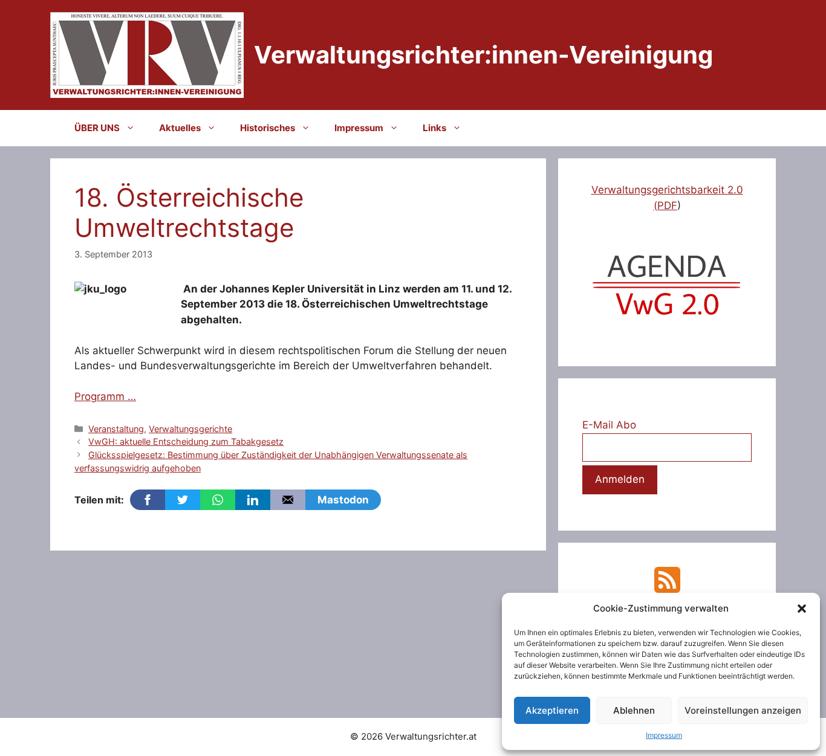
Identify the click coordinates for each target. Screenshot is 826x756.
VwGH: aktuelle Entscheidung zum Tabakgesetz (186, 441)
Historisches (267, 128)
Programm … (105, 396)
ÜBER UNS (97, 128)
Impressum (664, 735)
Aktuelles (180, 128)
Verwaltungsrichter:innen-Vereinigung (483, 54)
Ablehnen (634, 710)
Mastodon (343, 500)
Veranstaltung (116, 429)
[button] (802, 609)
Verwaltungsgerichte (190, 429)
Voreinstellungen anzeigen (743, 710)
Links (434, 128)
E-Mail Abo (609, 425)
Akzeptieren (552, 710)
